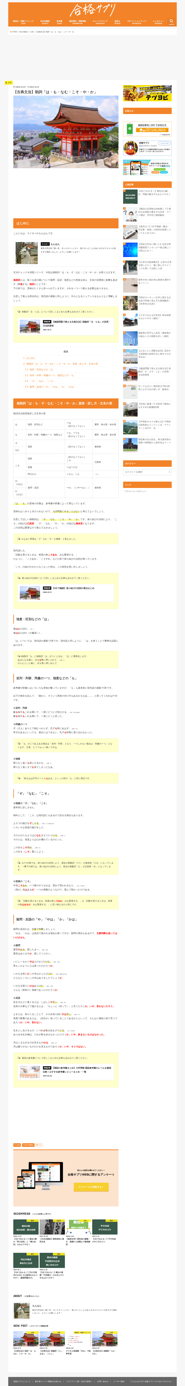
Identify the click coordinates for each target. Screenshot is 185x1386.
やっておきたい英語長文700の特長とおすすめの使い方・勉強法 (154, 387)
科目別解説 (45, 22)
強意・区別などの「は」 (40, 369)
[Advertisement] (92, 57)
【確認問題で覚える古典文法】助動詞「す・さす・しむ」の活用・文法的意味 (154, 371)
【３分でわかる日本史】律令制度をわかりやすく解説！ (154, 317)
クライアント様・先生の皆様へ (79, 1381)
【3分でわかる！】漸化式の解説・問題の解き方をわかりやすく (154, 192)
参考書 (59, 22)
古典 (18, 1145)
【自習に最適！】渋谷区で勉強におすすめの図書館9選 (154, 405)
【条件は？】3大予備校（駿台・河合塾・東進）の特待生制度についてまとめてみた (154, 229)
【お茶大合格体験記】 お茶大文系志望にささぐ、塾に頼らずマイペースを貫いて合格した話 (154, 265)
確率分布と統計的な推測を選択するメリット (154, 281)
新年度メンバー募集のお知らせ (48, 1381)
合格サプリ (149, 1381)
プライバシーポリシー (135, 491)
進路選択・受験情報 (77, 22)
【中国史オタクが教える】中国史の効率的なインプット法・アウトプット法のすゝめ (154, 424)
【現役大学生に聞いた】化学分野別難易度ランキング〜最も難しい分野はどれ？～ (154, 247)
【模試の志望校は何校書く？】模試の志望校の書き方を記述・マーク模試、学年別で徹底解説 (154, 212)
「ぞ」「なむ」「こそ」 (40, 381)
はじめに (29, 358)
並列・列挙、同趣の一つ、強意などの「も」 (50, 375)
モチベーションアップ (136, 22)
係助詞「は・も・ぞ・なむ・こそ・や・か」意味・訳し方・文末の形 (60, 364)
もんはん (36, 1305)
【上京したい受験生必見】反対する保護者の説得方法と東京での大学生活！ (154, 354)
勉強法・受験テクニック (23, 22)
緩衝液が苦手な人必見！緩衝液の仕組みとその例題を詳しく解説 (154, 334)
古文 (40, 1145)
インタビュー (158, 22)
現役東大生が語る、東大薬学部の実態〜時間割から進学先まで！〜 (154, 441)
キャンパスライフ (100, 22)
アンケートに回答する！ (91, 1187)
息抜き (117, 22)
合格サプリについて (21, 1381)
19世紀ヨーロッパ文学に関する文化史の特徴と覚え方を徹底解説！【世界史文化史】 (154, 300)
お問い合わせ (102, 1381)
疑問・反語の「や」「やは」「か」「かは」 (50, 387)
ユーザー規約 (118, 1381)
